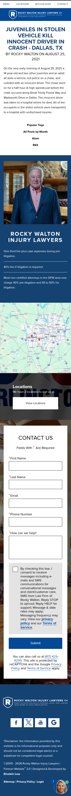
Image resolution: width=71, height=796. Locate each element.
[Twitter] (28, 722)
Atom (35, 138)
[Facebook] (16, 722)
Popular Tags (35, 125)
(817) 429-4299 (43, 4)
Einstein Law (12, 774)
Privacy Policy (26, 782)
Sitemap (9, 782)
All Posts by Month (35, 132)
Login (40, 782)
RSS (35, 145)
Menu (6, 4)
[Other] (54, 722)
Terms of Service (39, 668)
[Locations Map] (35, 338)
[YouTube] (40, 722)
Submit (35, 643)
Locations (22, 4)
